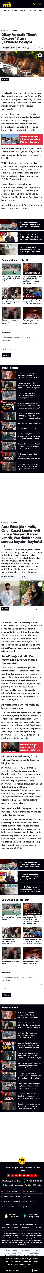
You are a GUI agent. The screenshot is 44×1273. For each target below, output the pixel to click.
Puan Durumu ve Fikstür (12, 1202)
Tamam (36, 1270)
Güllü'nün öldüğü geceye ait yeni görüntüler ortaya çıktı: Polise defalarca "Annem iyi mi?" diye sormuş (32, 280)
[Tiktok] (31, 1175)
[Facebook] (8, 1175)
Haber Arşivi (30, 1207)
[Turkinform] (7, 4)
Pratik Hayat (15, 1227)
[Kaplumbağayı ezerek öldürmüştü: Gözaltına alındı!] (11, 313)
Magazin (5, 1227)
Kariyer (27, 1196)
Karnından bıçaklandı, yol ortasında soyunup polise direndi (10, 301)
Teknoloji (25, 1227)
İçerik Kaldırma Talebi (14, 1253)
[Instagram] (16, 1175)
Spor (41, 10)
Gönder (6, 355)
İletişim (37, 1250)
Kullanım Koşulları (13, 1255)
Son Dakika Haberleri (11, 1207)
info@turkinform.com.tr (14, 1185)
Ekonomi (32, 10)
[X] (12, 1175)
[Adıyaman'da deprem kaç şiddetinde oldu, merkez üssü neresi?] (32, 313)
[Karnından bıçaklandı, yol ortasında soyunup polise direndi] (11, 293)
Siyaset (23, 10)
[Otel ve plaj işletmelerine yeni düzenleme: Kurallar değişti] (11, 269)
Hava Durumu (30, 1191)
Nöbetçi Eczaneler (10, 1191)
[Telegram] (24, 1175)
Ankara (39, 1227)
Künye (26, 1250)
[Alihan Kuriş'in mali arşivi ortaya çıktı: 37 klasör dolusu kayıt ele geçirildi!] (32, 293)
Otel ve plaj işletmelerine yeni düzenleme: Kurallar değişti (11, 278)
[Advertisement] (22, 496)
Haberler (4, 30)
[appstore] (12, 1216)
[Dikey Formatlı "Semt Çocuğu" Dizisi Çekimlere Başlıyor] (22, 64)
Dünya (14, 10)
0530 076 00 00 (34, 1181)
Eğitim (32, 1227)
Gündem (5, 10)
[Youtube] (28, 1175)
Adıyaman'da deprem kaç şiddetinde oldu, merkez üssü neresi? (31, 321)
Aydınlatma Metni (32, 1255)
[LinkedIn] (20, 1175)
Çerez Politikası (34, 1253)
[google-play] (31, 1216)
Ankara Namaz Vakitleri (12, 1196)
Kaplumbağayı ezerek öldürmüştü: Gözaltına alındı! (10, 321)
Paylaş (6, 79)
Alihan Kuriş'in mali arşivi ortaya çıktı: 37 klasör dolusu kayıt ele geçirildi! (32, 301)
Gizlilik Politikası (12, 1250)
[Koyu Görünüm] (34, 4)
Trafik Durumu (30, 1202)
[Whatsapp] (35, 1175)
